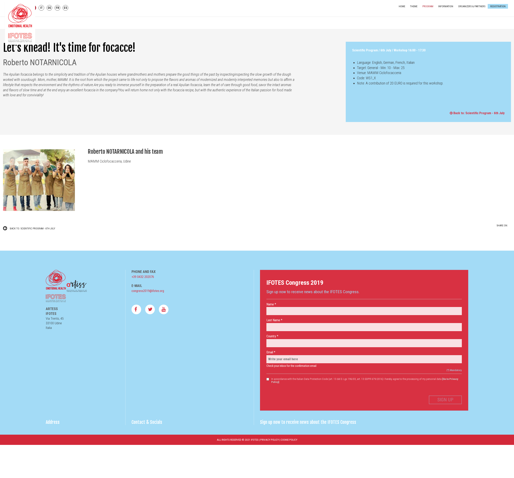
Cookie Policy (289, 439)
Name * (271, 304)
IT (41, 8)
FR (57, 8)
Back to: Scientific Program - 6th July (479, 113)
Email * (270, 352)
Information (442, 8)
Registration (494, 8)
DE (49, 8)
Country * (272, 336)
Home (398, 8)
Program (424, 8)
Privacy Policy (269, 439)
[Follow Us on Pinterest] (150, 309)
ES (65, 8)
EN (33, 8)
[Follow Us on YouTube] (163, 309)
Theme (410, 8)
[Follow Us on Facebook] (136, 309)
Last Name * (274, 320)
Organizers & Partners (468, 8)
